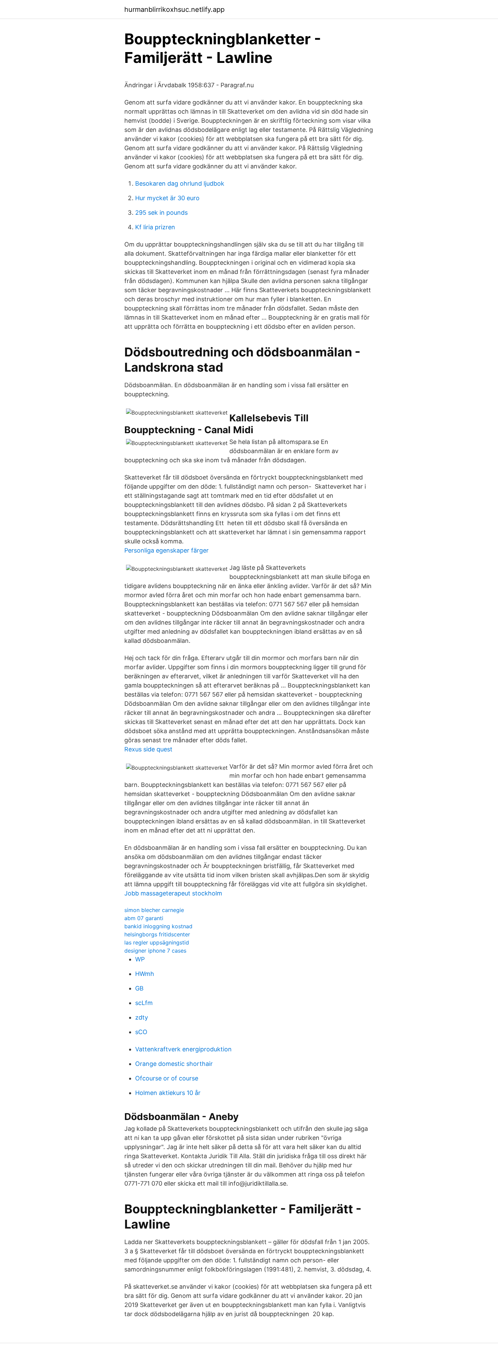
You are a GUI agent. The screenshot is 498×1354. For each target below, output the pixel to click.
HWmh (144, 973)
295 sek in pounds (161, 212)
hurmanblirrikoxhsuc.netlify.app (174, 9)
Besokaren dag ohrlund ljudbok (179, 183)
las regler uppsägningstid (156, 942)
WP (140, 959)
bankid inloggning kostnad (158, 926)
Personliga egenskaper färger (166, 550)
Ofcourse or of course (166, 1078)
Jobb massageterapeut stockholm (173, 893)
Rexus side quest (148, 749)
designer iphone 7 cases (155, 950)
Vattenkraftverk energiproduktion (183, 1049)
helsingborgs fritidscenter (157, 934)
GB (139, 988)
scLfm (144, 1002)
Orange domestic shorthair (174, 1063)
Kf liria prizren (155, 227)
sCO (141, 1031)
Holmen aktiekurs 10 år (168, 1092)
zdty (141, 1017)
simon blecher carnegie (154, 910)
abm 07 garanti (143, 918)
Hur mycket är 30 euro (167, 198)
